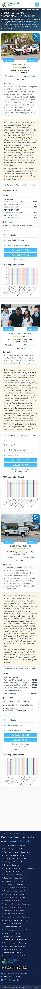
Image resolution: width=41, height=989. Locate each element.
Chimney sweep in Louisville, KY (14, 862)
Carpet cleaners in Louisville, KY (14, 855)
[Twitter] (6, 980)
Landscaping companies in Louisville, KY (17, 917)
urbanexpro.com (13, 455)
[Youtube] (14, 980)
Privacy (4, 983)
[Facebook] (2, 980)
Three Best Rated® (19, 987)
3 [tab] (20, 55)
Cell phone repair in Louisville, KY (15, 858)
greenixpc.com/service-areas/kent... (19, 730)
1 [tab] (17, 324)
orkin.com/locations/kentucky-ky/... (19, 245)
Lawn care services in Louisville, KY (15, 920)
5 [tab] (23, 55)
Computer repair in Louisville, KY (15, 871)
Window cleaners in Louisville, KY (15, 956)
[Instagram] (10, 980)
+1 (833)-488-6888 (14, 976)
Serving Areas (31, 76)
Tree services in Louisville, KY (13, 953)
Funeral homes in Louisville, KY (14, 891)
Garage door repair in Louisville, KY (15, 894)
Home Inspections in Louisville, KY (15, 940)
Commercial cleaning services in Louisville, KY (19, 868)
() (25, 67)
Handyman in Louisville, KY (13, 901)
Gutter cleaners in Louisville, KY (14, 897)
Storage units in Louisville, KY (14, 949)
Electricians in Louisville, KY (13, 923)
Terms (11, 983)
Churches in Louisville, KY (12, 865)
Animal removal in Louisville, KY (14, 845)
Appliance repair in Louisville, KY (14, 849)
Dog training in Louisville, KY (13, 878)
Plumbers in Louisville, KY (12, 927)
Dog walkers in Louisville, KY (13, 881)
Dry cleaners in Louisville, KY (13, 884)
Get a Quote (11, 235)
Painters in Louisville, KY (12, 933)
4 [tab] (22, 324)
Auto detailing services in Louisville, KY (17, 852)
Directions (9, 76)
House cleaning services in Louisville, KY (17, 904)
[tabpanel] (20, 46)
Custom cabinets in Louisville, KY (15, 875)
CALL (9, 60)
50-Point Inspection (25, 23)
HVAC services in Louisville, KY (14, 907)
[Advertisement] (20, 810)
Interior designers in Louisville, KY (15, 910)
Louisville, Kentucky (19, 841)
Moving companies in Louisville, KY (15, 930)
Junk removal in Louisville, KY (14, 914)
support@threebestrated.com (17, 973)
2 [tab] (18, 55)
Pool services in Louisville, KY (13, 936)
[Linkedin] (18, 980)
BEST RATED (5, 10)
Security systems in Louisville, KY (15, 946)
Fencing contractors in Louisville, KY (16, 888)
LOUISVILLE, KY (15, 10)
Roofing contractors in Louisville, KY (16, 943)
